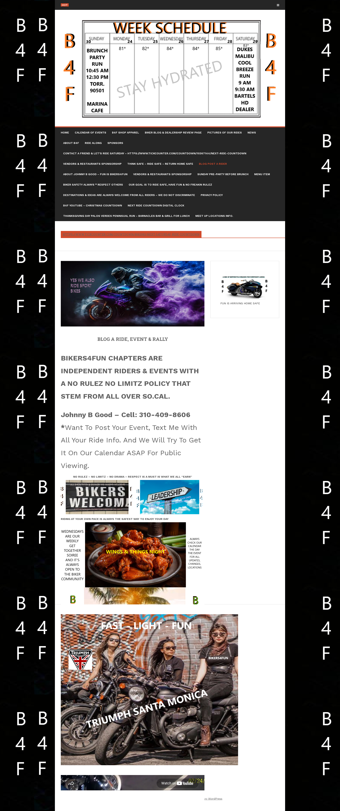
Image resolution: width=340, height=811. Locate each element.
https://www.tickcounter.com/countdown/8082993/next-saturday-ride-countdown (131, 234)
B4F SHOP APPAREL (125, 132)
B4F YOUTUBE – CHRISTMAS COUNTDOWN (92, 205)
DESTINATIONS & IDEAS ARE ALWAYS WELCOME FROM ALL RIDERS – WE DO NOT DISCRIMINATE (129, 195)
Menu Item (262, 174)
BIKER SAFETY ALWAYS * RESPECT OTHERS (93, 184)
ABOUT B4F (71, 142)
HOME (65, 132)
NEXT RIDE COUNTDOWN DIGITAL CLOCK (156, 205)
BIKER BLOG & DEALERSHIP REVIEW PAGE (173, 132)
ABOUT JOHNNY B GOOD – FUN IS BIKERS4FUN (95, 174)
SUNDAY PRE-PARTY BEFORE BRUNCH (223, 174)
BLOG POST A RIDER (213, 163)
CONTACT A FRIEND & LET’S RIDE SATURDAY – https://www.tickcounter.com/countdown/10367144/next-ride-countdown (154, 153)
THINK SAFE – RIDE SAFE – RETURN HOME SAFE (160, 163)
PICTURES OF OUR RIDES (224, 132)
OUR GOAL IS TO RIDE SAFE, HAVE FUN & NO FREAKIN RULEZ (170, 184)
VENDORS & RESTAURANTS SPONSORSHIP (92, 163)
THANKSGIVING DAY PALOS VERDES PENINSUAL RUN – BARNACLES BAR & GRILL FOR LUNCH (126, 215)
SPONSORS (115, 142)
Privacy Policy (212, 195)
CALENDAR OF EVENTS (90, 132)
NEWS (252, 132)
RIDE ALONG (93, 142)
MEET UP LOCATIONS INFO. (214, 215)
